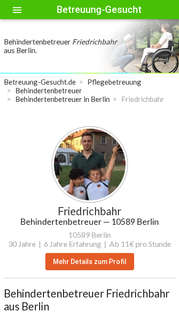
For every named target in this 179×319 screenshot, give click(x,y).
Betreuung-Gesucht (99, 9)
